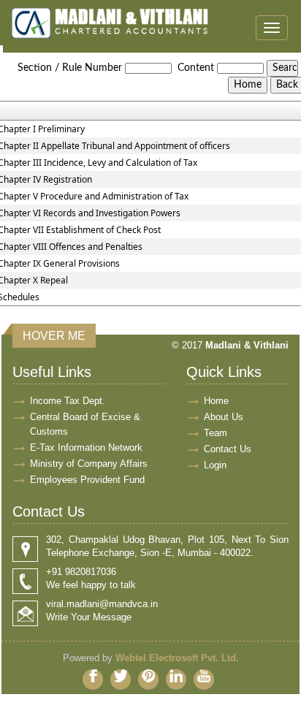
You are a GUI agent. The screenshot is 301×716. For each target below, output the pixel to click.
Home (216, 400)
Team (215, 432)
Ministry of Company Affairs (89, 463)
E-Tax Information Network (86, 447)
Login (215, 465)
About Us (223, 416)
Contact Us (227, 448)
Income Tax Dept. (67, 400)
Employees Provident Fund (87, 479)
